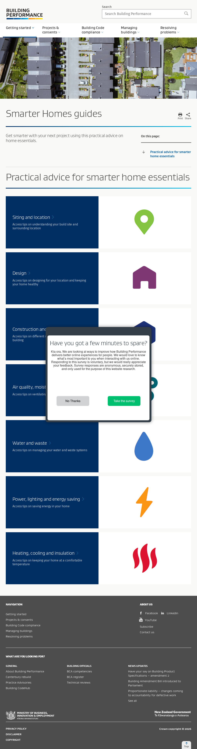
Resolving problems (19, 636)
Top (186, 746)
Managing (129, 30)
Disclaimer (13, 734)
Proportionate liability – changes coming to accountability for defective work (155, 693)
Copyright (13, 740)
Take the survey (124, 401)
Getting (18, 28)
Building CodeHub (18, 688)
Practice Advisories (18, 682)
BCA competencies (79, 671)
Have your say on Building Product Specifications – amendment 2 (151, 673)
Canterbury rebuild (18, 677)
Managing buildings (19, 631)
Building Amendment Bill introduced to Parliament (154, 683)
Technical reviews (78, 682)
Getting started (16, 614)
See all (132, 701)
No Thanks (72, 401)
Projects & (50, 30)
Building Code (93, 30)
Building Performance (25, 14)
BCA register (75, 677)
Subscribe (146, 626)
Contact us (147, 632)
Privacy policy (16, 728)
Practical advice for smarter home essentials (170, 154)
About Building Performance (25, 671)
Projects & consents (19, 620)
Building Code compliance (23, 625)
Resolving (168, 30)
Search (107, 7)
